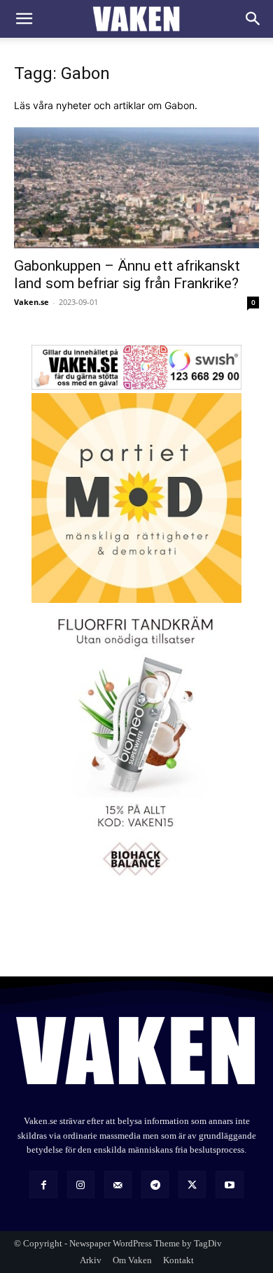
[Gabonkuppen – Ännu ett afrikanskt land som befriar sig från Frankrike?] (136, 187)
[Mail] (118, 1184)
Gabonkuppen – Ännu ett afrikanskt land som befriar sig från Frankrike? (127, 274)
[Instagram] (80, 1184)
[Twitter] (192, 1184)
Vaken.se (31, 302)
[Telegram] (155, 1184)
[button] (23, 19)
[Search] (253, 19)
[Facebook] (43, 1184)
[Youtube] (229, 1184)
